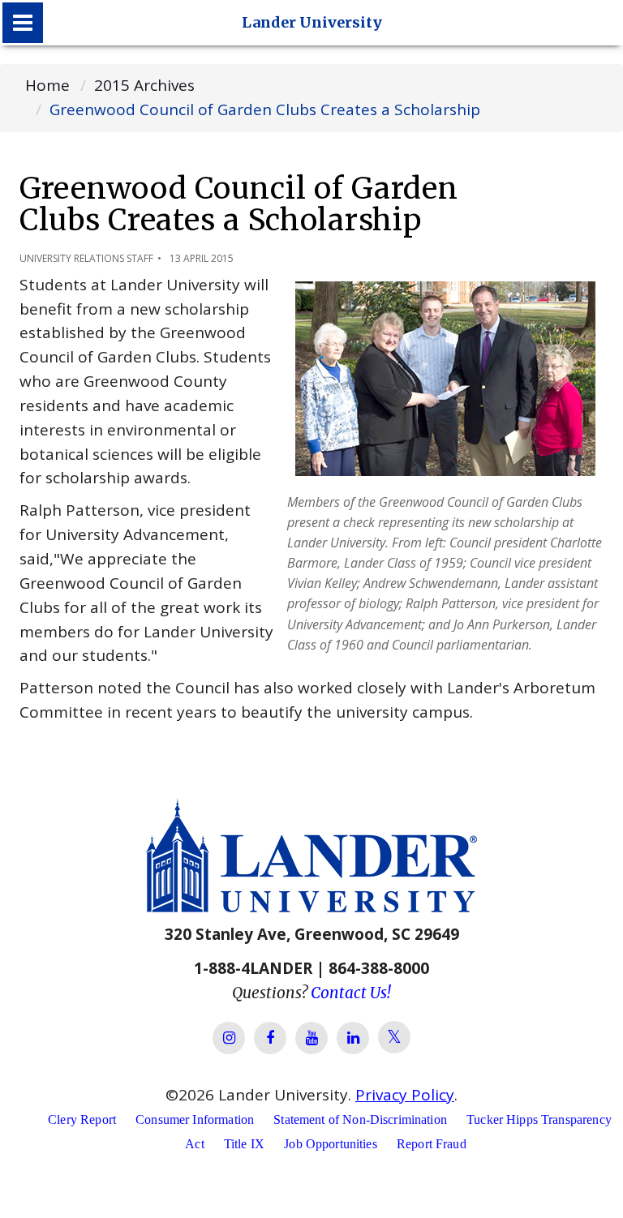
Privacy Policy (404, 1094)
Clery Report (82, 1119)
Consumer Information (194, 1119)
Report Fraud (431, 1144)
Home (47, 85)
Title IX (244, 1144)
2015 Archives (144, 85)
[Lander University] (22, 22)
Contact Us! (351, 992)
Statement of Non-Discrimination (360, 1119)
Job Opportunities (330, 1144)
